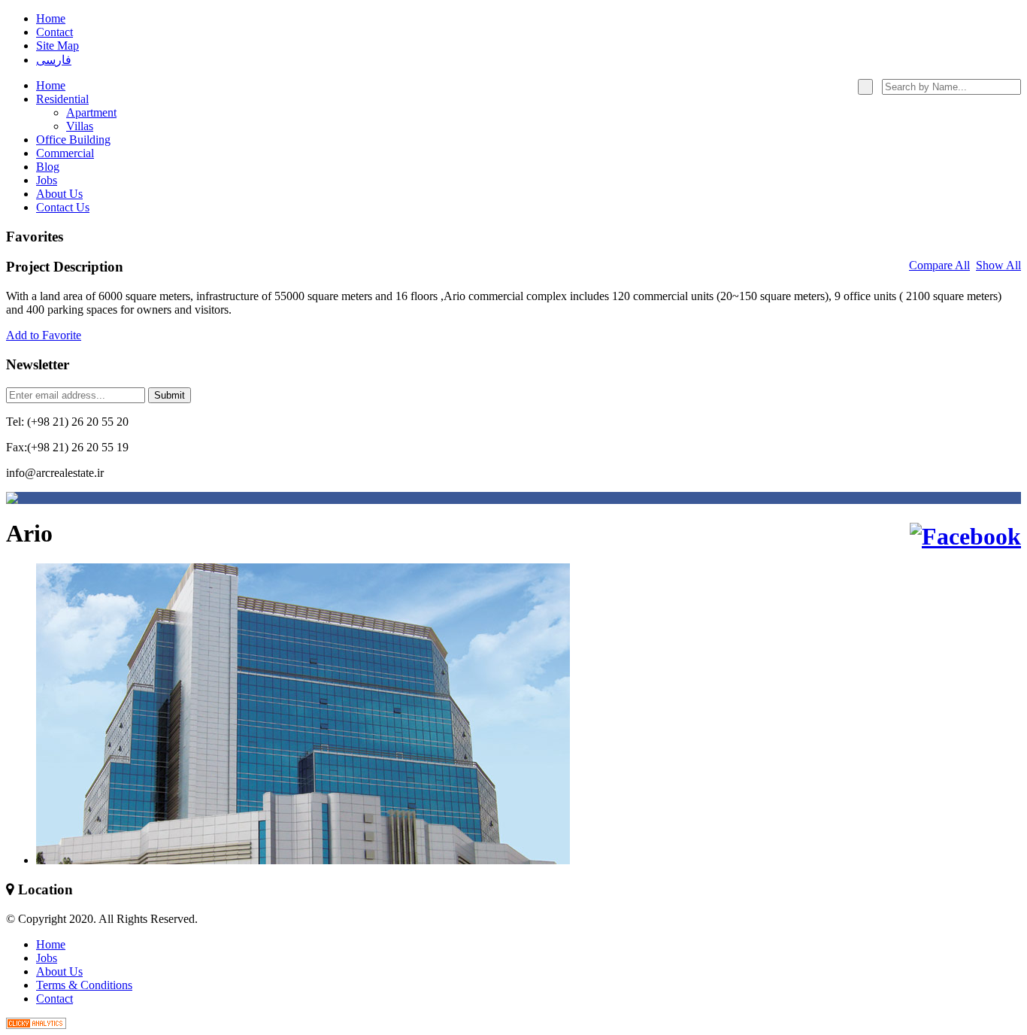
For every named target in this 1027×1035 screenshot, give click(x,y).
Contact (54, 32)
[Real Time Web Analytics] (36, 1024)
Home (50, 18)
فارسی (53, 59)
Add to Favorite (43, 335)
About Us (59, 971)
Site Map (57, 45)
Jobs (46, 958)
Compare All (939, 265)
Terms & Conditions (84, 985)
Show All (998, 265)
